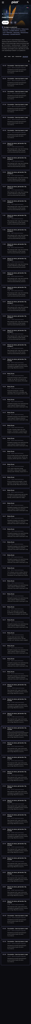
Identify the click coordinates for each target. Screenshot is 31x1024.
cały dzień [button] (25, 56)
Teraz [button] (9, 56)
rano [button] (13, 56)
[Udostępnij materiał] (15, 22)
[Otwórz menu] (3, 2)
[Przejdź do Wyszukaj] (27, 2)
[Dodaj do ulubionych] (11, 22)
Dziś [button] (5, 56)
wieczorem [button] (18, 56)
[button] (29, 61)
